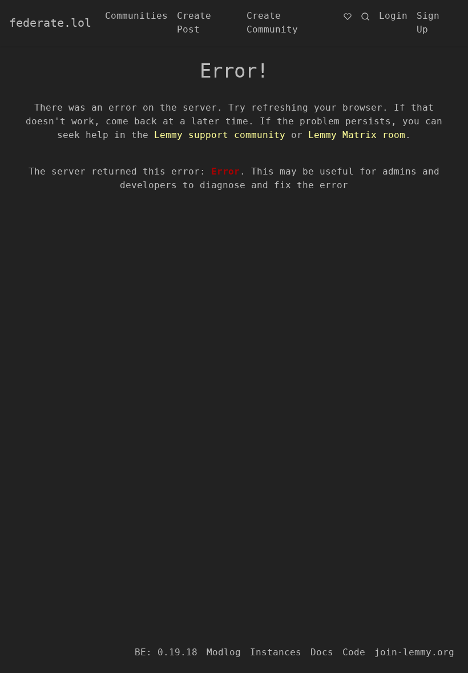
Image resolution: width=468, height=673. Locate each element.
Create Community (272, 22)
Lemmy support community (219, 134)
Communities (136, 15)
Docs (321, 652)
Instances (275, 652)
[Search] (365, 16)
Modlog (224, 652)
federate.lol (50, 23)
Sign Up (428, 22)
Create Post (194, 22)
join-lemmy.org (414, 652)
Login (393, 15)
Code (353, 652)
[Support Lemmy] (347, 16)
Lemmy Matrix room (356, 134)
